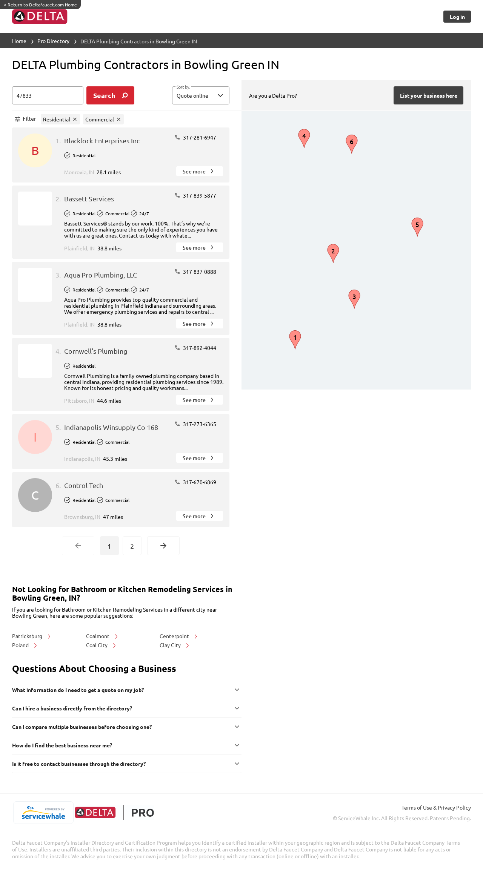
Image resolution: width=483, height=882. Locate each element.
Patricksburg (27, 635)
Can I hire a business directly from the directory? (72, 708)
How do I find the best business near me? (62, 745)
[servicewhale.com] (43, 812)
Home (19, 40)
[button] (200, 95)
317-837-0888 (199, 271)
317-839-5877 (199, 195)
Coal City (97, 644)
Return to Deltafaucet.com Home (40, 5)
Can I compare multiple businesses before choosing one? (82, 726)
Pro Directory (53, 40)
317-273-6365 (199, 423)
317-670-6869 (199, 482)
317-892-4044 (199, 347)
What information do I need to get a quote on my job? (78, 689)
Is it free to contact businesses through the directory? (79, 763)
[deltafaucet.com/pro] (114, 812)
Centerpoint (175, 635)
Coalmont (98, 635)
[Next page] (163, 545)
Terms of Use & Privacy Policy (436, 807)
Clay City (171, 644)
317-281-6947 (199, 137)
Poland (21, 644)
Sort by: (183, 87)
